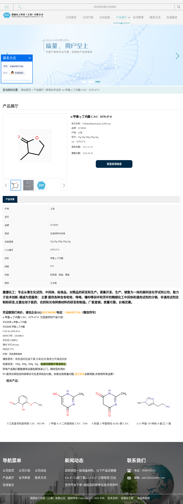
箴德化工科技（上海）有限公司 (47, 498)
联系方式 (155, 17)
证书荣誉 (138, 17)
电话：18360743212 (144, 470)
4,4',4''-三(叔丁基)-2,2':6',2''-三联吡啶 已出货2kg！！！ (90, 478)
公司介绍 (88, 17)
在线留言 (172, 17)
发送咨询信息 (114, 164)
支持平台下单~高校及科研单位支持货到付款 (91, 486)
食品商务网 (143, 498)
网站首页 (26, 90)
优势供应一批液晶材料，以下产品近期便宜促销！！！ (90, 471)
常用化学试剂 (53, 90)
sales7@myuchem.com (153, 477)
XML (102, 498)
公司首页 (71, 17)
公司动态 (104, 17)
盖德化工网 (127, 498)
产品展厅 (121, 17)
